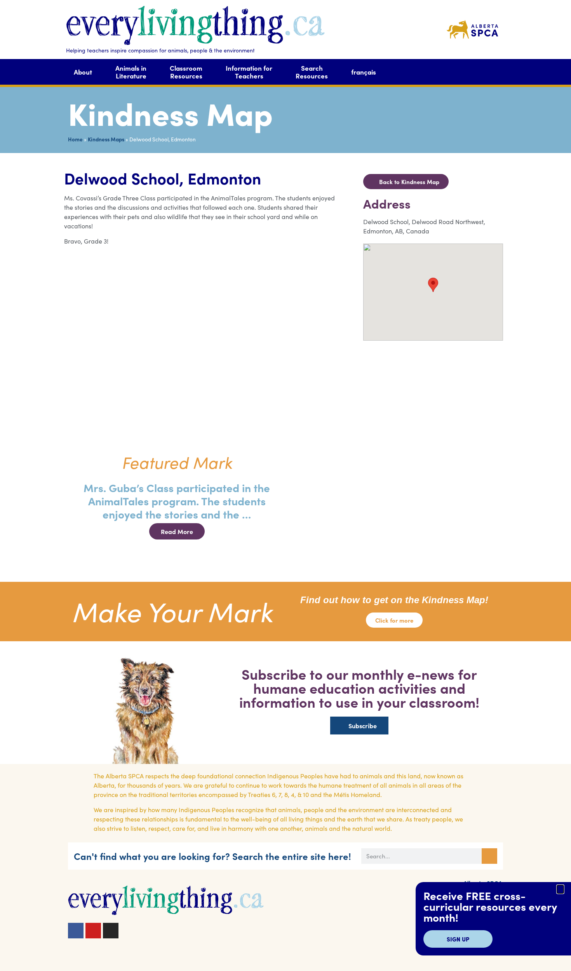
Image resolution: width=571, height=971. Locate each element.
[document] (285, 485)
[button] (560, 889)
